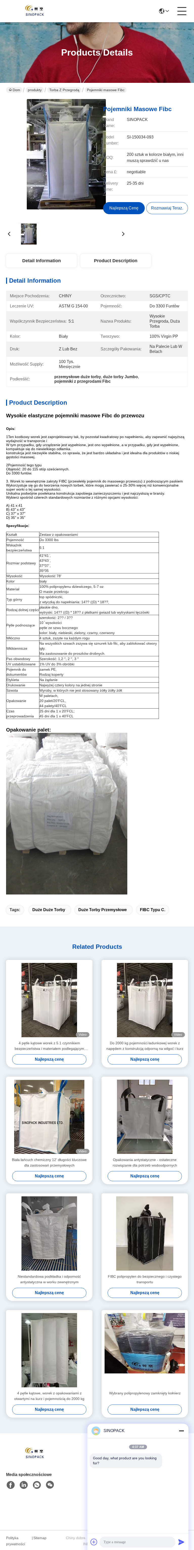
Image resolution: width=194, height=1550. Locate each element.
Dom (16, 90)
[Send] (181, 1541)
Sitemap (39, 1538)
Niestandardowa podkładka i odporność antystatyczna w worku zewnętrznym (49, 1279)
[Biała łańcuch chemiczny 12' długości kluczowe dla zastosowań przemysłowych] (49, 1117)
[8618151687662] (36, 1485)
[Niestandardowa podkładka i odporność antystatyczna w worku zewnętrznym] (49, 1233)
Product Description (115, 260)
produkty (35, 90)
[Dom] (34, 1460)
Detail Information (41, 260)
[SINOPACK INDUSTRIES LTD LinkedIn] (23, 1485)
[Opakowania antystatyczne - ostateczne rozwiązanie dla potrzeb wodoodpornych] (145, 1117)
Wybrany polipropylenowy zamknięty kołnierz (145, 1393)
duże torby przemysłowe (102, 910)
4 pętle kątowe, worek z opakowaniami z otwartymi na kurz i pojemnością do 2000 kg (49, 1396)
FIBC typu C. (152, 910)
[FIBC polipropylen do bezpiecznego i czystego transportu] (145, 1233)
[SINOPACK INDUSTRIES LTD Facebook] (10, 1485)
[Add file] (94, 1541)
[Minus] (181, 1431)
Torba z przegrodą (64, 90)
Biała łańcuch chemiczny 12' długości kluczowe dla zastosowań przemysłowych (49, 1162)
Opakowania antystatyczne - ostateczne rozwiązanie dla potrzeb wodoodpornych (145, 1162)
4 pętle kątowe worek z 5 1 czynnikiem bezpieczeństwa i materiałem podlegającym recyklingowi (49, 1046)
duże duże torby (48, 910)
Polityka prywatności (15, 1541)
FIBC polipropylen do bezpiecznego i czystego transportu (145, 1279)
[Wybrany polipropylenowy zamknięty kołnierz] (145, 1350)
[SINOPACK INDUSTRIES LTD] (34, 11)
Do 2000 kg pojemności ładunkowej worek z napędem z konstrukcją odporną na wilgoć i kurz (144, 1046)
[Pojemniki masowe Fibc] (66, 159)
